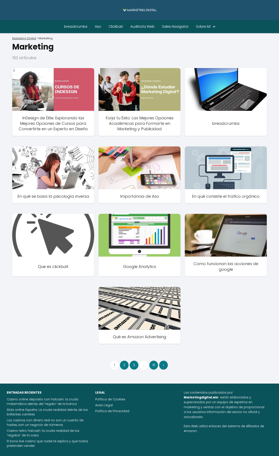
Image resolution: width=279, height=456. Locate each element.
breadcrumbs (75, 26)
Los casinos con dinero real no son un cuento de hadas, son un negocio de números (45, 422)
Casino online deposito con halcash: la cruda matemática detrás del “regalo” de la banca (42, 401)
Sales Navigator (175, 26)
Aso (98, 26)
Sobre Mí (203, 26)
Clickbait (116, 26)
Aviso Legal (104, 405)
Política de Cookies (110, 399)
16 (153, 365)
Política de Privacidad (112, 411)
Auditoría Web (142, 26)
